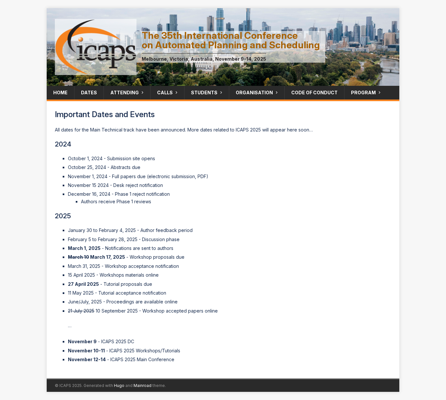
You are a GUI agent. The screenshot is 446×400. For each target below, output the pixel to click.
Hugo (119, 385)
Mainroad (142, 385)
